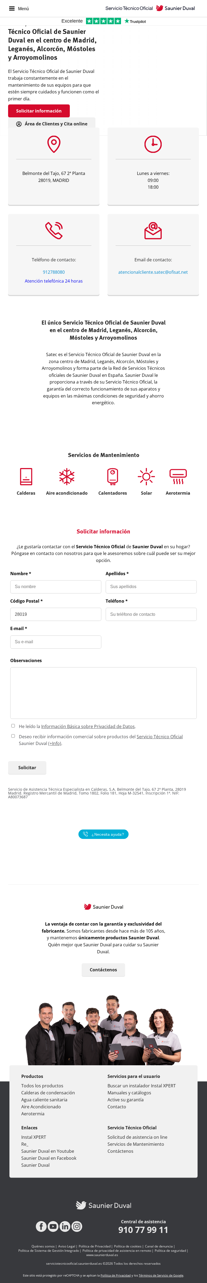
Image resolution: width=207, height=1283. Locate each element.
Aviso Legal (66, 1246)
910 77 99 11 (143, 1230)
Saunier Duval (35, 1165)
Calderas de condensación (48, 1093)
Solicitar (27, 768)
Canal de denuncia (159, 1246)
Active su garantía (126, 1100)
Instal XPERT (33, 1137)
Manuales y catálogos (129, 1093)
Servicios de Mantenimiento (136, 1144)
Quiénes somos (43, 1246)
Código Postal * (26, 601)
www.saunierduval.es (102, 1255)
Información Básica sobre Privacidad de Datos (88, 726)
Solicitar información (39, 111)
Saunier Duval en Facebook (48, 1158)
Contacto (117, 1107)
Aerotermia (32, 1114)
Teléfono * (117, 601)
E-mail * (18, 628)
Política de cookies (128, 1246)
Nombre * (20, 574)
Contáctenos (103, 970)
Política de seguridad (170, 1251)
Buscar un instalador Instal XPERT (142, 1086)
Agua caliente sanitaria (44, 1100)
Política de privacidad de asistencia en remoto (116, 1251)
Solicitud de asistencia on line (137, 1137)
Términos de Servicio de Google (161, 1275)
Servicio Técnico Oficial (160, 737)
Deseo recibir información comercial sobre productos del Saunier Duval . (101, 740)
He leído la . (77, 726)
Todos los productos (42, 1086)
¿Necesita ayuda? (108, 834)
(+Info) (54, 743)
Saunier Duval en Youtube (47, 1151)
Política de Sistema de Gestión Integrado (48, 1251)
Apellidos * (117, 574)
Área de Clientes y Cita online (55, 124)
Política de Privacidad (95, 1246)
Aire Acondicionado (41, 1107)
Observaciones (26, 660)
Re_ (24, 1144)
